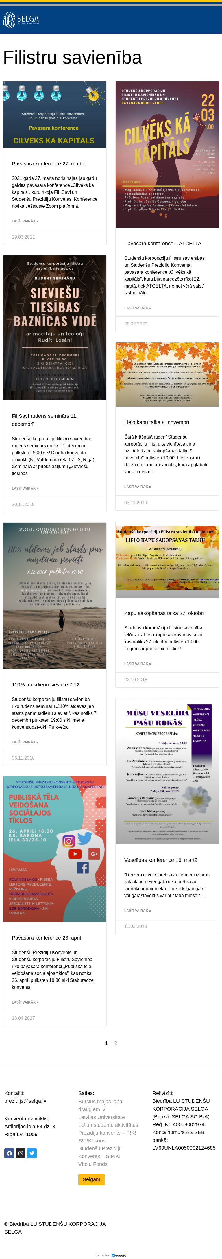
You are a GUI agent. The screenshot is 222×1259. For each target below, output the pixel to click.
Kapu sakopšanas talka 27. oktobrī (164, 613)
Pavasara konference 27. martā (48, 164)
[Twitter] (32, 1153)
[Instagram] (20, 1153)
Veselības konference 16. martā (160, 860)
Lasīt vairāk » (25, 221)
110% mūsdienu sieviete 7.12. (46, 685)
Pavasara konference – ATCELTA (162, 243)
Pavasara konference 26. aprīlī (47, 938)
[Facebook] (9, 1153)
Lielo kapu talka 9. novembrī (156, 422)
